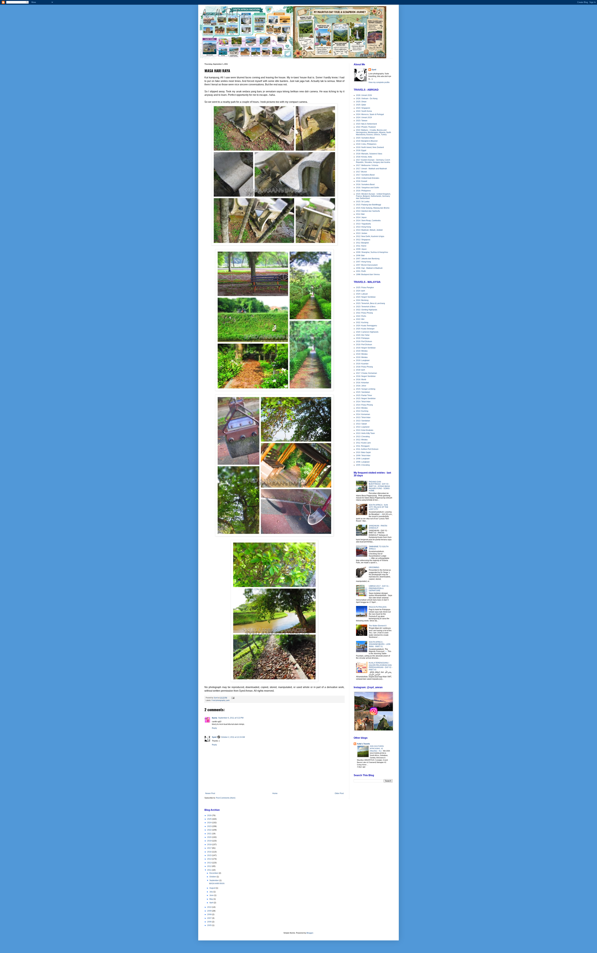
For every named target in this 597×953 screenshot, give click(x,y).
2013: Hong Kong (363, 227)
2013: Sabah (361, 424)
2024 (209, 823)
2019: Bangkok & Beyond (366, 141)
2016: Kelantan (362, 383)
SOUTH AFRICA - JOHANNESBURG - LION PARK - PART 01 (379, 644)
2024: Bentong (362, 300)
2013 (209, 863)
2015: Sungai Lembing (365, 389)
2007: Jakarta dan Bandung (367, 259)
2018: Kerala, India (364, 157)
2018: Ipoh (360, 370)
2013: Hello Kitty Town (365, 433)
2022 (209, 830)
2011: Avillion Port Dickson (367, 449)
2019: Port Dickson (364, 341)
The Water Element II (377, 626)
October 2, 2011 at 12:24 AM (233, 737)
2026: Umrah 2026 (364, 95)
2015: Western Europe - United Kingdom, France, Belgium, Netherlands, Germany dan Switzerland (373, 196)
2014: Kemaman (363, 414)
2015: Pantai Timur (364, 395)
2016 (209, 852)
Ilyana (214, 718)
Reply (214, 728)
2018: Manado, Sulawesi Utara (369, 154)
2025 (209, 819)
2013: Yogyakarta (363, 224)
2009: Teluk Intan (363, 455)
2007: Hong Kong (363, 262)
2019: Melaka (362, 351)
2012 (209, 866)
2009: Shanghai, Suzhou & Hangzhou (372, 252)
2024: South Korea (364, 111)
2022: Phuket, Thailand (366, 127)
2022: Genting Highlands (366, 310)
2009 (209, 911)
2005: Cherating (363, 465)
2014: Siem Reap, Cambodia (368, 220)
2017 (209, 848)
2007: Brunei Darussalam (367, 265)
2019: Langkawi (363, 360)
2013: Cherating (363, 436)
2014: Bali (360, 214)
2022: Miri (360, 319)
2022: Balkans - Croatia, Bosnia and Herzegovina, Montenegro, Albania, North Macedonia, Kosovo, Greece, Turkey (373, 132)
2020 (209, 837)
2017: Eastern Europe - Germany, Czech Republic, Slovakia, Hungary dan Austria (373, 161)
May (211, 899)
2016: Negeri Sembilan (366, 376)
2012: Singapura (363, 240)
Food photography (218, 700)
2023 (209, 826)
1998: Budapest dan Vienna (368, 274)
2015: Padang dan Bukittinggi (368, 205)
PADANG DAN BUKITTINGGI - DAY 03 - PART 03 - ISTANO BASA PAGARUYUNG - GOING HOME (379, 486)
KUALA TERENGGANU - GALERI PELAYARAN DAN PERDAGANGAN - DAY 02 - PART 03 (380, 666)
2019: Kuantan (362, 364)
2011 (209, 870)
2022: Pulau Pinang (364, 313)
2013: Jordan (361, 233)
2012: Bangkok (362, 243)
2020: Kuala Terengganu (366, 326)
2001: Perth (361, 271)
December (214, 873)
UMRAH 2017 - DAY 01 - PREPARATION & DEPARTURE (379, 588)
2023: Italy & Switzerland (366, 124)
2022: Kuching (362, 322)
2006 (209, 922)
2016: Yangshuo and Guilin (367, 187)
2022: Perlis (361, 316)
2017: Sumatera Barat (365, 175)
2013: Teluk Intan (363, 417)
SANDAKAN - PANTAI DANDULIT (378, 527)
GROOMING (374, 567)
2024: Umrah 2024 (364, 117)
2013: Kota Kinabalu (364, 430)
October (213, 877)
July (211, 892)
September (214, 880)
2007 (209, 918)
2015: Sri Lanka (362, 201)
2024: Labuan (362, 294)
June (211, 895)
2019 (209, 841)
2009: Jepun (361, 249)
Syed (214, 737)
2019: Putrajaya (362, 338)
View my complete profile (379, 82)
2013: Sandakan (363, 421)
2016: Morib (361, 379)
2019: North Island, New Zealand (370, 147)
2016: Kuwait (361, 181)
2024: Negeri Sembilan (366, 297)
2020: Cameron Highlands (367, 332)
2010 (209, 907)
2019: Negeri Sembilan (366, 348)
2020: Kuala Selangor (365, 329)
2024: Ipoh (360, 291)
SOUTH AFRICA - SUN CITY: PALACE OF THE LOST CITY (378, 507)
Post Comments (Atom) (225, 798)
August (212, 888)
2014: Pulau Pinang (364, 405)
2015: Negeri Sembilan (366, 398)
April (211, 903)
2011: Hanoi (361, 246)
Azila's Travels (363, 744)
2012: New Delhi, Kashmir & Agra (370, 236)
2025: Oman (361, 102)
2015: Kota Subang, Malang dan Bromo (372, 208)
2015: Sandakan (363, 392)
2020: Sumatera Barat (365, 138)
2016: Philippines (363, 191)
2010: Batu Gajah (363, 452)
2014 (209, 859)
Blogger (310, 933)
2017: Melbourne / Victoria (367, 165)
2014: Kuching (362, 411)
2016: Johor (361, 386)
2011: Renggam (363, 446)
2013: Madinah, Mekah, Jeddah (369, 230)
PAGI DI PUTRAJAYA (377, 607)
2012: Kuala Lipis (363, 443)
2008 (209, 914)
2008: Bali (360, 255)
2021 (209, 834)
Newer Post (210, 793)
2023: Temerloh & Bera (365, 307)
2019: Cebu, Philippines (366, 144)
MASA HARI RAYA (216, 883)
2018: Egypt (361, 150)
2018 (209, 844)
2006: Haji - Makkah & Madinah (369, 268)
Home (275, 793)
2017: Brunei (361, 172)
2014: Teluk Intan (363, 402)
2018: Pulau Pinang (364, 367)
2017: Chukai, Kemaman (366, 373)
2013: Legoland (362, 427)
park (228, 700)
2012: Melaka (362, 440)
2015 (209, 855)
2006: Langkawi (363, 462)
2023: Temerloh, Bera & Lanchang (370, 303)
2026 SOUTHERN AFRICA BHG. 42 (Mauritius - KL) (377, 748)
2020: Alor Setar (363, 335)
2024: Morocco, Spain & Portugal (370, 114)
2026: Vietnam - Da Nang (366, 98)
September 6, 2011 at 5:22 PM (230, 718)
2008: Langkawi (363, 459)
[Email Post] (233, 698)
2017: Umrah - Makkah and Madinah (371, 169)
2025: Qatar (361, 105)
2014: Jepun (361, 217)
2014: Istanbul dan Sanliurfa (368, 211)
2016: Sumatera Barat (365, 184)
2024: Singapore (363, 108)
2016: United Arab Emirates (367, 178)
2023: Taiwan (361, 121)
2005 (209, 925)
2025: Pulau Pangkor (365, 287)
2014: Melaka (362, 408)
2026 (209, 815)
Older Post (339, 793)
